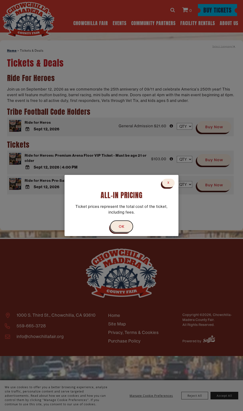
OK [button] (122, 227)
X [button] (168, 182)
